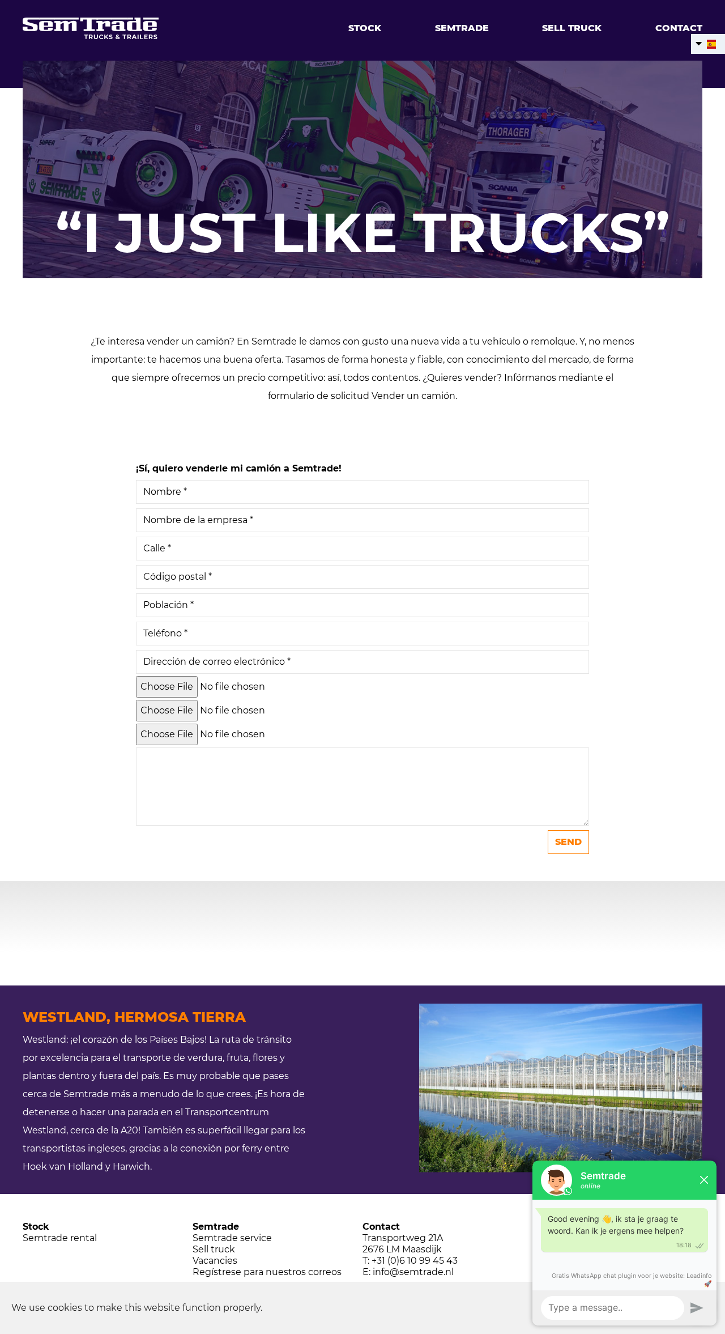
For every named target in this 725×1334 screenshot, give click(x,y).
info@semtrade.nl (413, 1272)
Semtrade (462, 28)
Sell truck (572, 28)
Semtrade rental (60, 1238)
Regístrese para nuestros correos (267, 1272)
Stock (364, 28)
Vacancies (215, 1260)
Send (568, 841)
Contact (678, 28)
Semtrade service (232, 1238)
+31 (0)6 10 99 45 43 (415, 1260)
